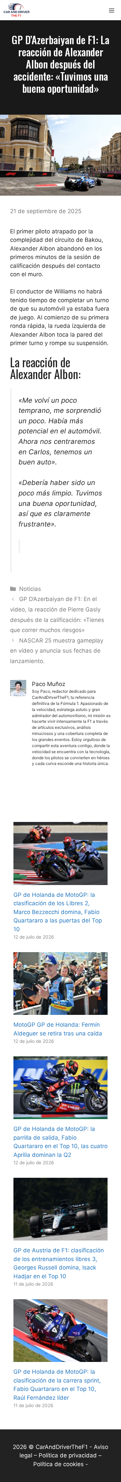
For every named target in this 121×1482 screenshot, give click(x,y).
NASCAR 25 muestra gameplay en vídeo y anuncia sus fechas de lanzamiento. (56, 650)
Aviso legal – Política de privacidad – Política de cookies (63, 1455)
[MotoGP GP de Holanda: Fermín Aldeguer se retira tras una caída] (60, 1010)
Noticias (30, 589)
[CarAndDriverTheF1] (16, 10)
